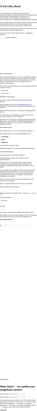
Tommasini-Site (4, 379)
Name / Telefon (4, 394)
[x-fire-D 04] (17, 347)
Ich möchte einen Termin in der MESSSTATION (22, 405)
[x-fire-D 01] (17, 226)
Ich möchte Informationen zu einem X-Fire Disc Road (14, 400)
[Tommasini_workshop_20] (17, 273)
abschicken (3, 410)
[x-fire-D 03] (17, 322)
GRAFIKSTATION (23, 119)
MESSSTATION (24, 104)
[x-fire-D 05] (17, 371)
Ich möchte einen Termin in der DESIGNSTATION (16, 407)
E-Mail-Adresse (4, 397)
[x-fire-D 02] (17, 297)
